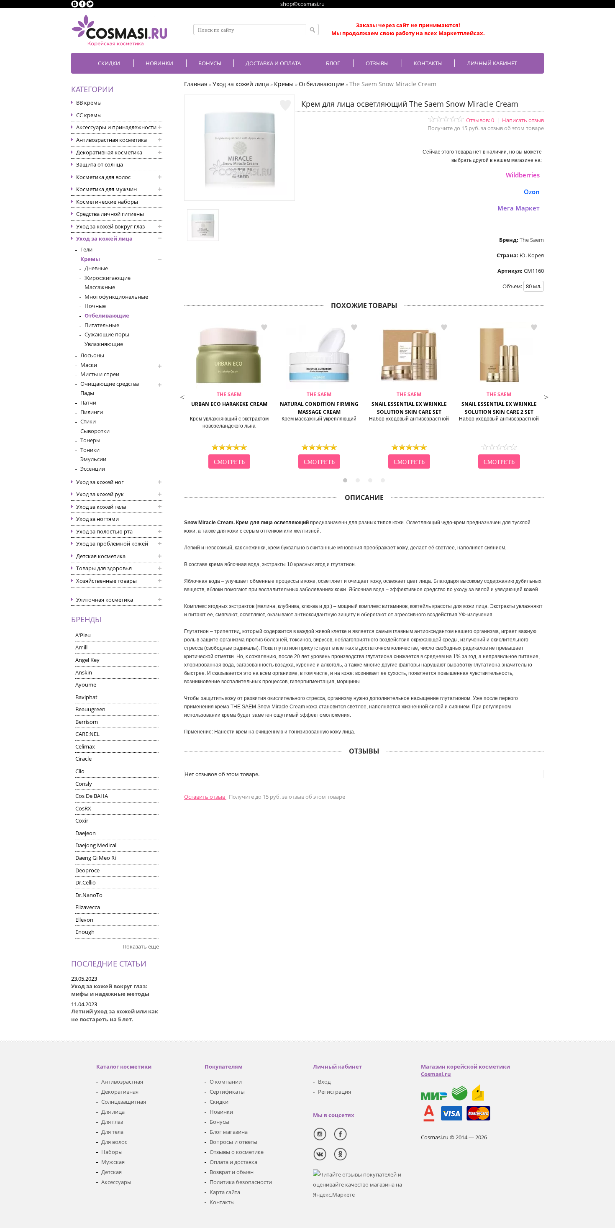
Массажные (100, 287)
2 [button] (358, 480)
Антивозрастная (122, 1081)
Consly (83, 783)
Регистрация (334, 1091)
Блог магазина (229, 1132)
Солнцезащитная (123, 1101)
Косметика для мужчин (106, 189)
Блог (333, 63)
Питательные (102, 325)
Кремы (90, 259)
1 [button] (345, 480)
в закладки (264, 327)
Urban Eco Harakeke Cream (229, 399)
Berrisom (86, 722)
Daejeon (85, 833)
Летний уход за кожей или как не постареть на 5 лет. (114, 1015)
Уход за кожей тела (101, 506)
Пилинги (91, 412)
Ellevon (84, 919)
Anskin (83, 672)
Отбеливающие (107, 315)
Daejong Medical (95, 845)
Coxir (81, 820)
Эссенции (92, 468)
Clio (80, 771)
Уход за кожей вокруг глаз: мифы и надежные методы (110, 990)
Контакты (428, 63)
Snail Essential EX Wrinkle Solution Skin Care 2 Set (499, 403)
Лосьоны (92, 355)
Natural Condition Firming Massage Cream (319, 403)
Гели (86, 249)
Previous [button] (182, 396)
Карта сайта (225, 1192)
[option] (229, 396)
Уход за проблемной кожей (112, 543)
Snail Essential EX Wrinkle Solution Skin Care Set (409, 403)
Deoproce (87, 870)
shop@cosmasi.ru (302, 4)
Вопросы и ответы (233, 1142)
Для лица (113, 1111)
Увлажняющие (104, 344)
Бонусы (219, 1121)
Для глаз (112, 1121)
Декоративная (119, 1091)
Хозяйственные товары (106, 581)
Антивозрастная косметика (111, 140)
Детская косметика (101, 556)
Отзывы (377, 63)
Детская (111, 1172)
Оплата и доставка (233, 1162)
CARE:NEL (87, 734)
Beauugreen (90, 709)
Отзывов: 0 (480, 120)
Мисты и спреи (99, 374)
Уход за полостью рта (104, 531)
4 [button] (383, 480)
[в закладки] (285, 105)
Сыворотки (95, 431)
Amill (81, 647)
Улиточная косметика (104, 599)
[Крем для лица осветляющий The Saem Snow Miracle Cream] (239, 192)
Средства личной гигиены (110, 214)
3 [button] (370, 480)
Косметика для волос (103, 177)
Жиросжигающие (108, 278)
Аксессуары (116, 1182)
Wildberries (523, 175)
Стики (88, 421)
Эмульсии (93, 459)
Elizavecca (87, 907)
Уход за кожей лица (104, 238)
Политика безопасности (241, 1182)
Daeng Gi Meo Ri (95, 857)
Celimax (85, 746)
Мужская (113, 1162)
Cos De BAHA (91, 796)
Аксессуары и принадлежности (116, 127)
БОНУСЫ (209, 63)
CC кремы (89, 115)
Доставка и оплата (273, 63)
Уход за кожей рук (100, 494)
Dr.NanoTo (88, 895)
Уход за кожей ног (100, 482)
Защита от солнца (99, 164)
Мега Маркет (518, 208)
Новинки (159, 63)
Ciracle (83, 758)
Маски (88, 365)
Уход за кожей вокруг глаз (110, 226)
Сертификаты (227, 1091)
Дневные (96, 268)
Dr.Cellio (85, 882)
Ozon (532, 191)
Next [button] (546, 396)
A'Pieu (83, 635)
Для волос (114, 1142)
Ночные (95, 306)
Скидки (109, 63)
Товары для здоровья (104, 568)
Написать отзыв (523, 120)
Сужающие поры (107, 334)
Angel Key (87, 660)
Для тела (112, 1132)
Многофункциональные (116, 296)
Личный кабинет (492, 63)
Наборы (112, 1152)
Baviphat (86, 697)
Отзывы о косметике (237, 1152)
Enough (85, 932)
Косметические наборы (107, 201)
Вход (324, 1081)
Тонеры (90, 440)
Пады (87, 393)
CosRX (83, 808)
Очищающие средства (109, 383)
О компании (226, 1081)
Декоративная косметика (109, 152)
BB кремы (89, 102)
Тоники (90, 450)
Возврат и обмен (232, 1172)
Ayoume (85, 684)
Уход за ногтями (97, 519)
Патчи (88, 402)
